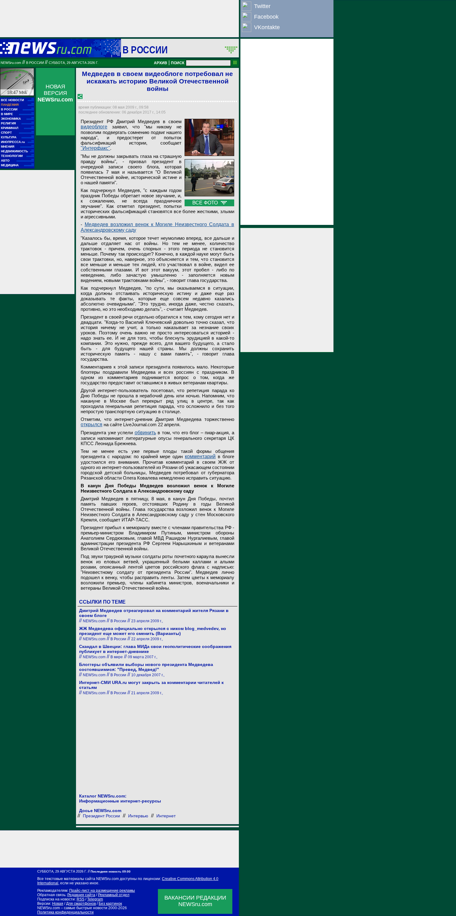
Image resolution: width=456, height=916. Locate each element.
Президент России (101, 815)
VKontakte (267, 27)
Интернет (166, 815)
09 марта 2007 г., (142, 657)
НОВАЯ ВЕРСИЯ (55, 93)
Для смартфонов (81, 903)
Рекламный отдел (113, 895)
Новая (57, 903)
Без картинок (110, 903)
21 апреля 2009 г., (147, 693)
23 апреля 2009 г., (147, 621)
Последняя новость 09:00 (111, 871)
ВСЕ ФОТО (205, 202)
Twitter (262, 6)
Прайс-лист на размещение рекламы (102, 890)
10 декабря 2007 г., (147, 675)
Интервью (138, 815)
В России (145, 50)
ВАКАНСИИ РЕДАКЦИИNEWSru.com (195, 901)
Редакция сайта (81, 895)
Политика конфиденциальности (65, 912)
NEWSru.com (11, 63)
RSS (80, 899)
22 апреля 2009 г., (147, 639)
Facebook (266, 17)
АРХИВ (160, 63)
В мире (116, 657)
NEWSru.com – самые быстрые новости (72, 908)
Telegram (95, 899)
